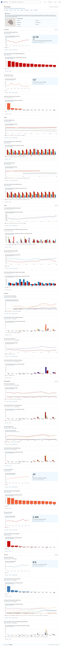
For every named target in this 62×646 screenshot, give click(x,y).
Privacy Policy (57, 644)
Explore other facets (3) (7, 580)
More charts (56, 29)
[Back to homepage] (1, 2)
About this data (13, 37)
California (12, 8)
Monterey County (8, 8)
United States (16, 8)
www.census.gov (19, 26)
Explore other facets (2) (7, 33)
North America (21, 8)
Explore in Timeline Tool (15, 49)
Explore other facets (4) (7, 121)
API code (10, 49)
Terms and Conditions (51, 644)
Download (7, 49)
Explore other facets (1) (7, 318)
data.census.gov (9, 37)
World (24, 8)
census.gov (36, 42)
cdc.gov (8, 146)
